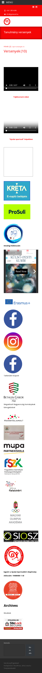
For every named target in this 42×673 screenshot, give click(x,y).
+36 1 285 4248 (11, 10)
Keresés (7, 643)
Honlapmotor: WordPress (12, 666)
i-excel (28, 666)
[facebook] (33, 7)
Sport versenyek (18, 46)
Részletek (7, 613)
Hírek (7, 46)
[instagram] (36, 7)
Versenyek (15, 51)
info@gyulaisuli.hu (12, 14)
